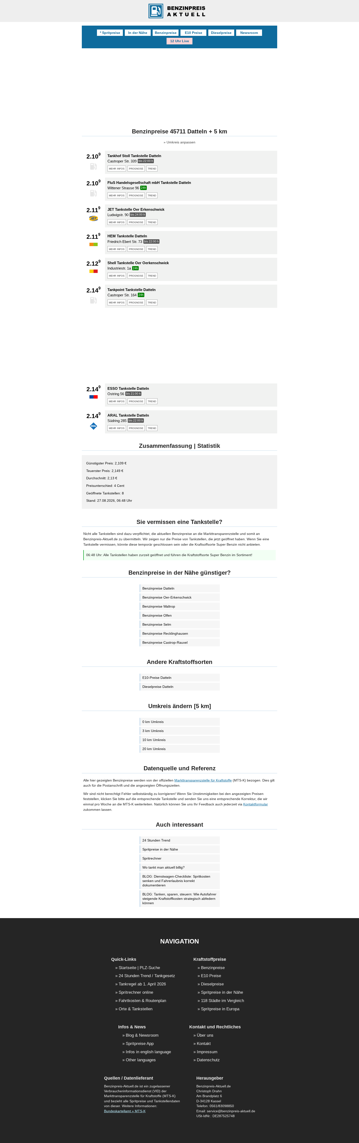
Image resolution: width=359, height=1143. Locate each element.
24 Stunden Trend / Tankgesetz (147, 976)
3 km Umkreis (153, 731)
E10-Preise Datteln (156, 678)
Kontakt (204, 1044)
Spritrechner (151, 858)
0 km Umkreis (153, 722)
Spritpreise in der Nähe (160, 849)
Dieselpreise (221, 33)
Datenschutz (208, 1060)
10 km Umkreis (154, 740)
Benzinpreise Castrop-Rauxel (165, 642)
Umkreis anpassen (181, 142)
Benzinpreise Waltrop (158, 606)
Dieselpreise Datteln (157, 687)
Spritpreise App (140, 1044)
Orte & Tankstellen (135, 1009)
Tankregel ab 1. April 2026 (142, 984)
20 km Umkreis (154, 749)
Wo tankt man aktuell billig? (163, 867)
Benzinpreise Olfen (157, 615)
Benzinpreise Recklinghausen (165, 633)
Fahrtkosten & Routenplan (142, 1001)
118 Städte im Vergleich (222, 1001)
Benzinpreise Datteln (158, 588)
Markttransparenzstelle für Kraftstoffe (203, 780)
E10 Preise (193, 33)
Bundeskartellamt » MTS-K (125, 1111)
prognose (136, 168)
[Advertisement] (179, 85)
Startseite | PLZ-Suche (139, 968)
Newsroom (249, 33)
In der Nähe (137, 33)
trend (152, 168)
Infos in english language (148, 1052)
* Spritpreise (110, 33)
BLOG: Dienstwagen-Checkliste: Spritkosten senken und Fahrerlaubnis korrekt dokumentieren (176, 880)
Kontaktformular (255, 804)
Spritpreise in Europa (220, 1009)
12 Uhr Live (179, 41)
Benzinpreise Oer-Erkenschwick (166, 597)
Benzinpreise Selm (156, 624)
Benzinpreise (166, 33)
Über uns (205, 1035)
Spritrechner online (136, 993)
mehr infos (117, 168)
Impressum (207, 1052)
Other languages (141, 1060)
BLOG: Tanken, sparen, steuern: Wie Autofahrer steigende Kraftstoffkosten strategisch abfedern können (179, 898)
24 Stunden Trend (156, 840)
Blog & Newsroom (142, 1035)
